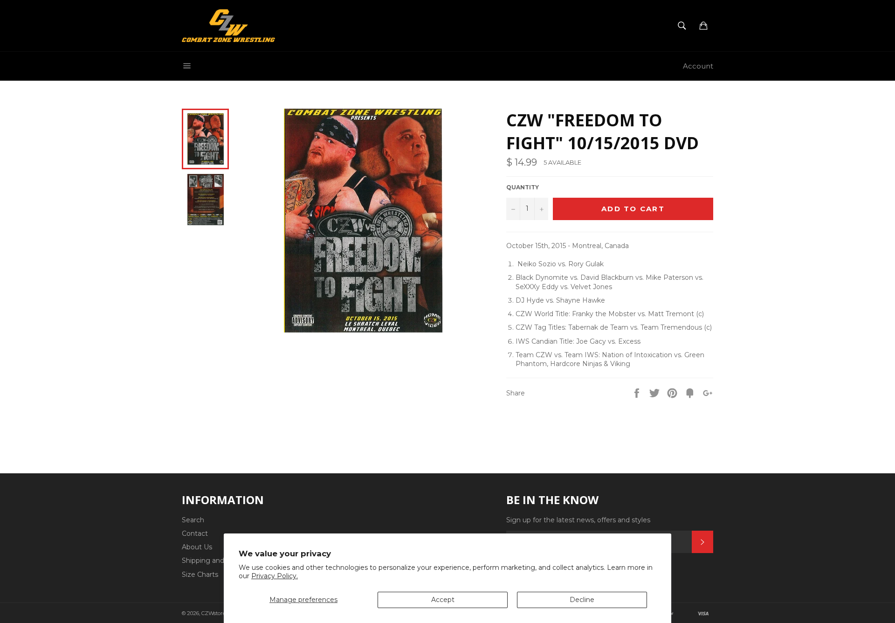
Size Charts (200, 574)
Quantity (522, 187)
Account (698, 66)
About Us (197, 547)
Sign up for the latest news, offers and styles (578, 520)
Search (193, 520)
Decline (582, 599)
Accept (442, 599)
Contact (195, 533)
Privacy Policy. (274, 576)
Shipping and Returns (217, 560)
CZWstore (213, 613)
